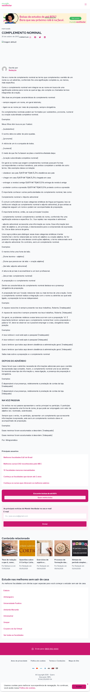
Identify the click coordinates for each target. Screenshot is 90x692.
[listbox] (45, 470)
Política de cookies (38, 661)
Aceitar (79, 686)
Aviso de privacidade (19, 661)
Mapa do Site (74, 661)
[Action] (45, 18)
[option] (45, 457)
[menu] (85, 4)
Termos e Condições (57, 661)
